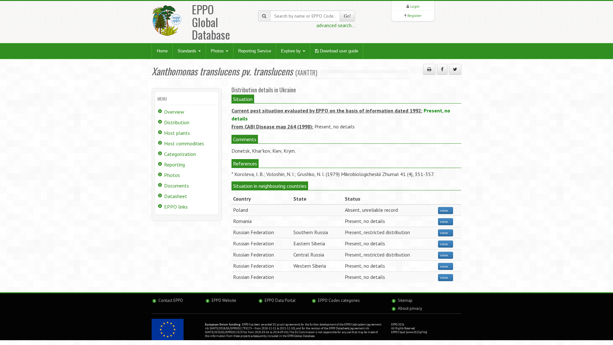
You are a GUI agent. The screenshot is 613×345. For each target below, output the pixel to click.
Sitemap (405, 300)
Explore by (291, 51)
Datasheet (175, 196)
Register (414, 15)
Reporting (174, 164)
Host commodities (184, 143)
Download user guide (338, 51)
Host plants (177, 133)
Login (415, 6)
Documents (176, 185)
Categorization (180, 154)
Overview (174, 112)
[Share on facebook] (442, 69)
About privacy (410, 308)
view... (445, 210)
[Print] (429, 69)
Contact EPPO (170, 300)
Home (162, 51)
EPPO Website (224, 300)
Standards (188, 51)
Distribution (176, 122)
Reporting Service (254, 51)
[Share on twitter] (455, 69)
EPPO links (176, 206)
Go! (347, 16)
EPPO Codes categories (339, 300)
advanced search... (335, 25)
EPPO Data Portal (280, 300)
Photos (218, 51)
